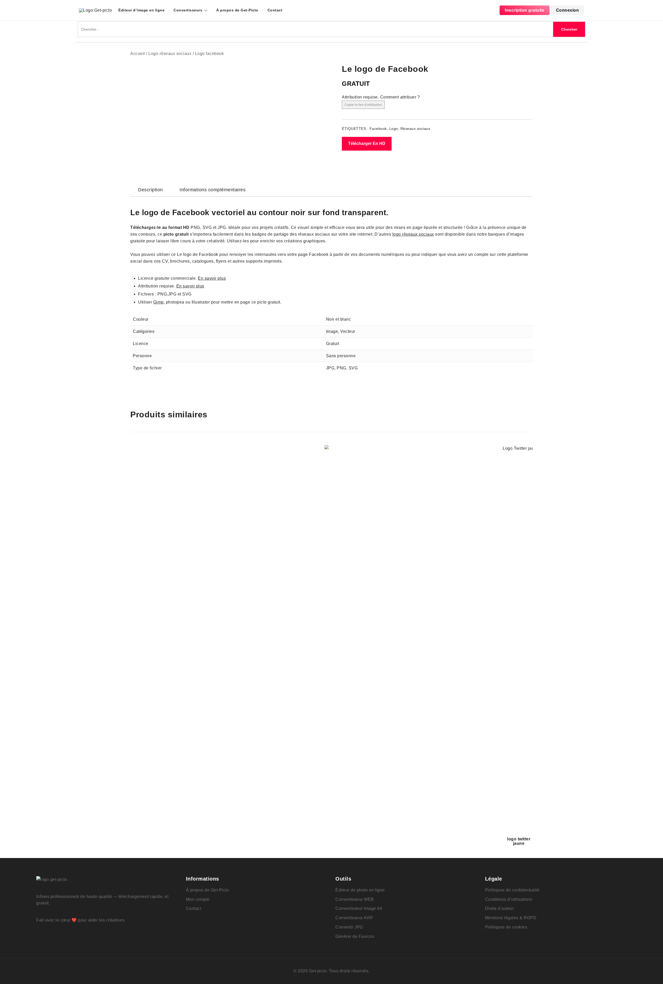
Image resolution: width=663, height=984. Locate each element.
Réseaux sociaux (415, 128)
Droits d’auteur (499, 908)
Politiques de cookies (506, 927)
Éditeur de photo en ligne (360, 890)
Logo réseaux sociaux (169, 53)
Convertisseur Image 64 (358, 908)
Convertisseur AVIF (354, 918)
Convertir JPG (349, 927)
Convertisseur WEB (354, 899)
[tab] (150, 190)
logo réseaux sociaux (413, 234)
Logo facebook (209, 53)
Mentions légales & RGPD (511, 918)
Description (150, 189)
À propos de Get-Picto (237, 10)
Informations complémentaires (212, 189)
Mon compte (198, 899)
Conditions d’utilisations (508, 899)
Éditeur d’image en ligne (141, 10)
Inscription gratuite (524, 10)
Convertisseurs (188, 10)
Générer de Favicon (354, 936)
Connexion (567, 10)
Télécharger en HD (366, 143)
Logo (393, 128)
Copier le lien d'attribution (363, 105)
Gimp (158, 302)
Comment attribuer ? (400, 97)
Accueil (137, 53)
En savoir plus (212, 278)
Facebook (378, 128)
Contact (275, 10)
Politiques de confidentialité (512, 890)
